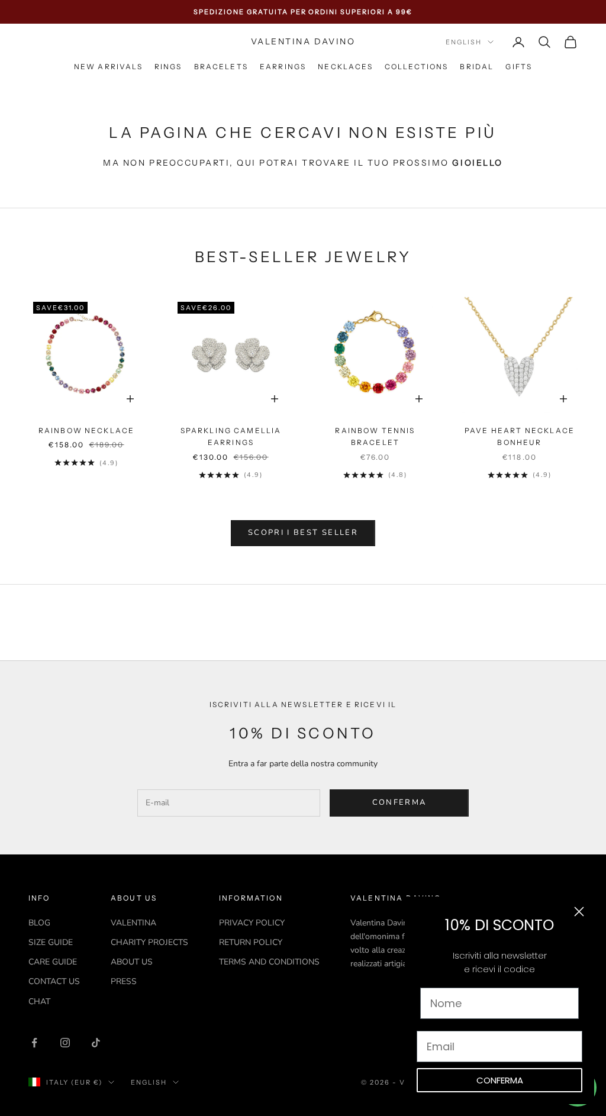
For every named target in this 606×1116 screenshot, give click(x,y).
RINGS (168, 66)
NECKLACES (345, 66)
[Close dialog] (579, 911)
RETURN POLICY (250, 942)
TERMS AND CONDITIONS (269, 961)
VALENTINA (133, 922)
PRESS (124, 981)
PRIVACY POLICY (252, 922)
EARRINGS (283, 66)
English (464, 42)
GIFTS (518, 66)
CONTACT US (54, 981)
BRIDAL (477, 66)
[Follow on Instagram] (65, 1043)
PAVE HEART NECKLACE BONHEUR (520, 436)
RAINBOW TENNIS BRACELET (375, 436)
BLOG (39, 922)
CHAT (39, 1001)
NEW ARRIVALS (108, 66)
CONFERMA (499, 1080)
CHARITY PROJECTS (149, 942)
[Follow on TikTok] (96, 1043)
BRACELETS (221, 66)
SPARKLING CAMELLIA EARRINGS (231, 436)
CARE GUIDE (52, 961)
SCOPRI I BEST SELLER (303, 532)
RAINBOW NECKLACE (86, 430)
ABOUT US (132, 961)
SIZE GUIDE (50, 942)
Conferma (399, 802)
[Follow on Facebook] (34, 1043)
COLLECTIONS (417, 66)
